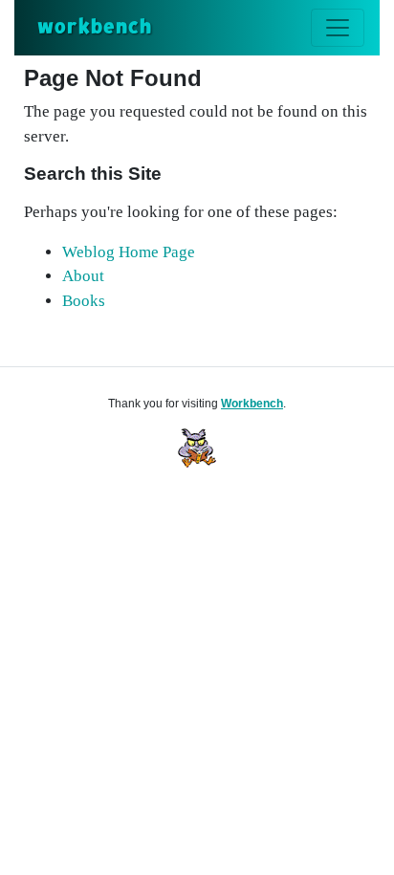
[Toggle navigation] (337, 28)
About (83, 276)
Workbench (252, 403)
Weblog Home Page (128, 252)
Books (83, 301)
